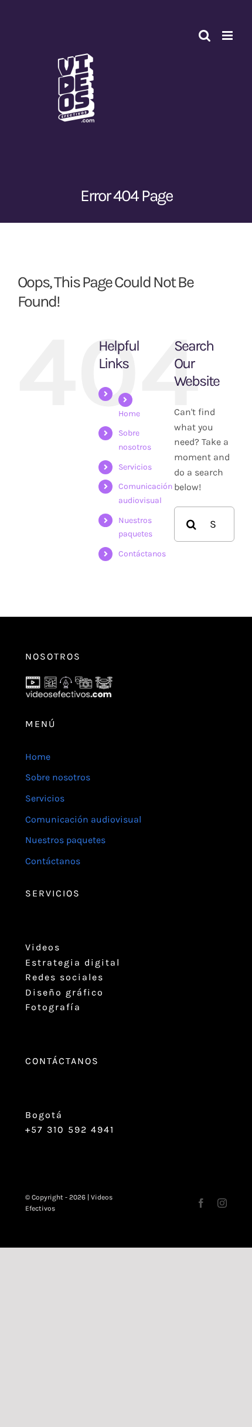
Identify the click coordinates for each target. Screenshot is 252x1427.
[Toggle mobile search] (204, 35)
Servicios (135, 467)
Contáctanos (142, 554)
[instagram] (222, 1203)
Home (129, 414)
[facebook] (201, 1203)
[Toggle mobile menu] (228, 35)
